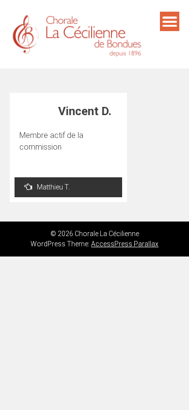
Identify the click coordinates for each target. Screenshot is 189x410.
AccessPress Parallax (124, 244)
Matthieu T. (53, 187)
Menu (169, 21)
